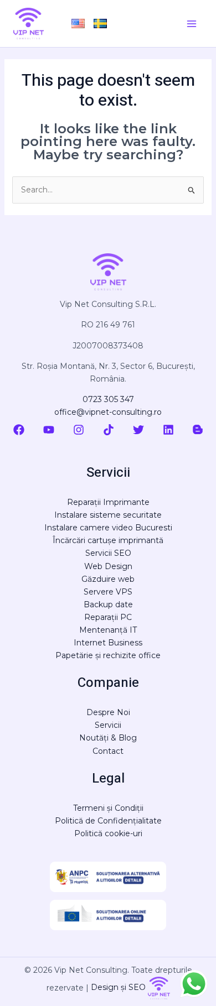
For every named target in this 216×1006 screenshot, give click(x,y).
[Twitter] (138, 429)
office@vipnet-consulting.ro (108, 412)
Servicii (108, 725)
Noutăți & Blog (108, 738)
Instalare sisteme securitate (108, 515)
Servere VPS (108, 592)
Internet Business (108, 643)
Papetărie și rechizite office (108, 655)
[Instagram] (78, 429)
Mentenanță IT (108, 630)
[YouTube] (48, 429)
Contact (108, 751)
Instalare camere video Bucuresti (108, 528)
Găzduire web (108, 579)
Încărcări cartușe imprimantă (108, 540)
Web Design (108, 566)
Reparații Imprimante (108, 502)
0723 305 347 (108, 399)
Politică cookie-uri (108, 833)
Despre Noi (108, 712)
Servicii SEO (108, 553)
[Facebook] (18, 429)
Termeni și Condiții (108, 808)
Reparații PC (108, 617)
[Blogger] (198, 429)
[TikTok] (108, 429)
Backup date (108, 604)
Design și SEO (119, 987)
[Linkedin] (168, 429)
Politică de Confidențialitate (108, 821)
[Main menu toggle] (191, 23)
